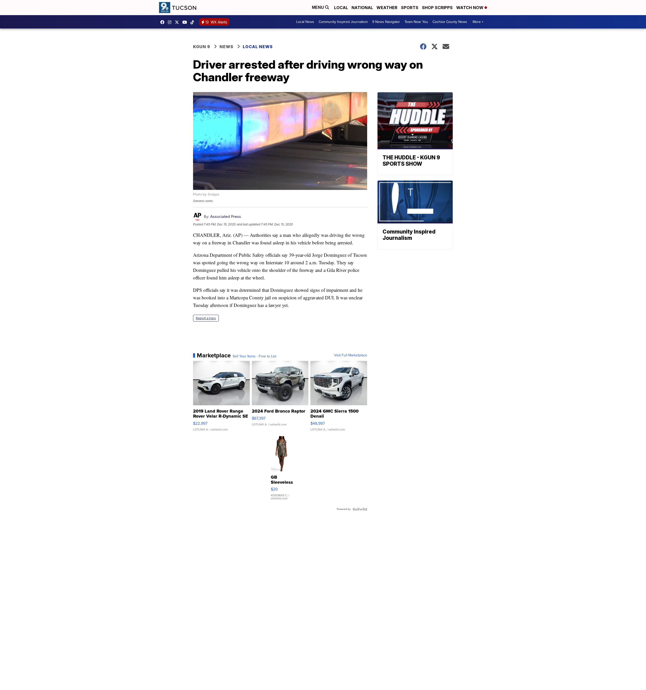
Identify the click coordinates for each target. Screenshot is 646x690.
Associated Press (225, 216)
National (362, 7)
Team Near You (416, 21)
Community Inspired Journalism (343, 21)
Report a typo (206, 318)
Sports (409, 7)
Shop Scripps (437, 7)
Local (341, 7)
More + (478, 21)
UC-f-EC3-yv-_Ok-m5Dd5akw (186, 22)
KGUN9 (178, 22)
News (226, 46)
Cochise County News (450, 21)
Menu (318, 7)
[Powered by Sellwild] (360, 509)
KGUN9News (163, 22)
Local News (305, 21)
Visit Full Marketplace (350, 355)
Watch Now (470, 7)
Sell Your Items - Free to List (254, 356)
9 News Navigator (386, 21)
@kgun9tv (194, 22)
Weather (386, 7)
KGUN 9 (201, 46)
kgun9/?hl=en (171, 22)
